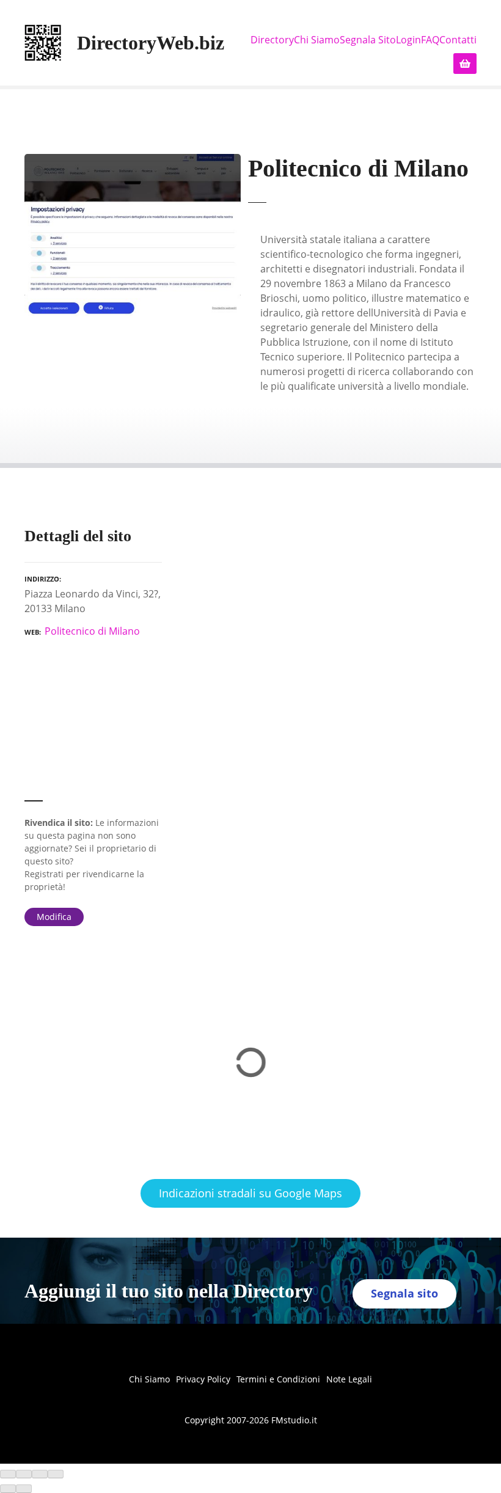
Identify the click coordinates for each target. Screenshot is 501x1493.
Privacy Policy (203, 1379)
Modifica (54, 916)
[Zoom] (56, 1474)
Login (408, 39)
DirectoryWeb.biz (150, 43)
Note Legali (349, 1379)
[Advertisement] (93, 724)
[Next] (24, 1488)
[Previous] (8, 1488)
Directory (272, 39)
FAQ (430, 39)
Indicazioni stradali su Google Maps (250, 1193)
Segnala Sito (368, 39)
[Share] (24, 1474)
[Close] (8, 1474)
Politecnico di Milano (92, 631)
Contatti (458, 39)
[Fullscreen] (40, 1474)
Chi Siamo (317, 39)
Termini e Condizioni (278, 1379)
